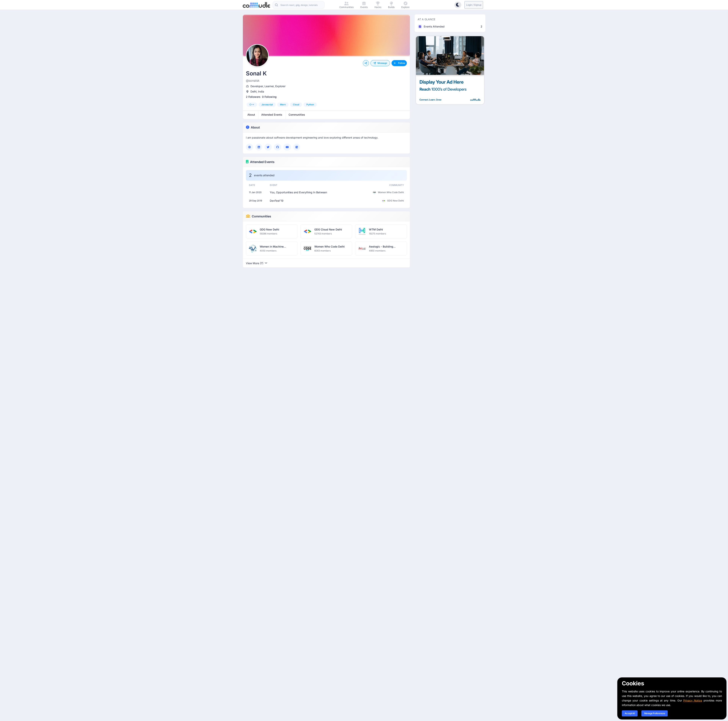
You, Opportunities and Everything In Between (298, 192)
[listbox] (326, 104)
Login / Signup (473, 4)
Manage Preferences (654, 713)
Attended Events (262, 162)
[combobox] (299, 5)
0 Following (269, 96)
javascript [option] (267, 104)
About (255, 127)
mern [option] (283, 104)
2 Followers (253, 96)
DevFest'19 (276, 200)
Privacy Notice (692, 700)
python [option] (310, 104)
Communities (261, 216)
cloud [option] (296, 104)
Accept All (630, 713)
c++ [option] (251, 104)
